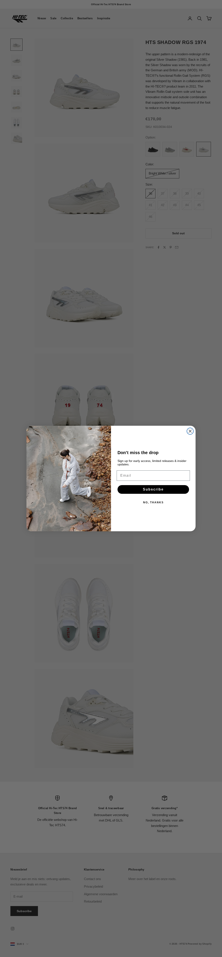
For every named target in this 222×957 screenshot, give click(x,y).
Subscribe (153, 489)
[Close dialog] (190, 431)
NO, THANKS (153, 502)
